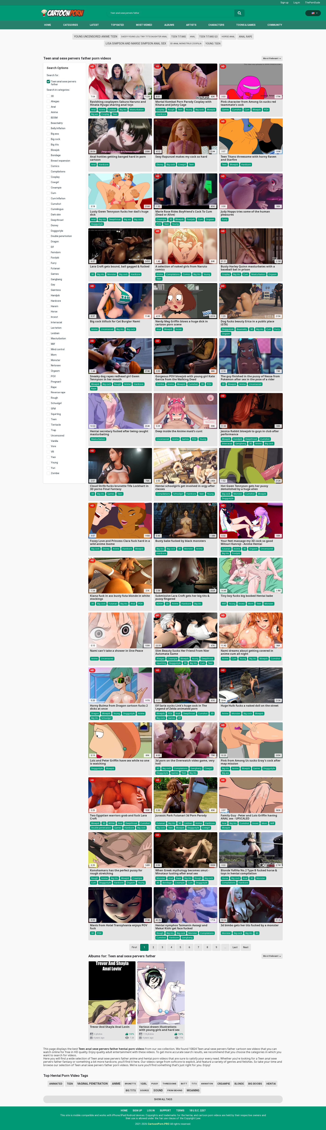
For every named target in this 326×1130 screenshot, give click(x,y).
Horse (54, 311)
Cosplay (55, 177)
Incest (54, 317)
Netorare (56, 365)
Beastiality (57, 123)
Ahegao (55, 101)
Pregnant (56, 381)
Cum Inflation (58, 198)
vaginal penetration (92, 1083)
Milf (53, 344)
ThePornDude (312, 2)
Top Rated (117, 25)
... (225, 947)
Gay (53, 284)
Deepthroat (57, 220)
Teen (54, 419)
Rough (54, 397)
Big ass (55, 133)
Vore (53, 446)
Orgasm (55, 370)
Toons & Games (245, 25)
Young (54, 462)
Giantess (56, 290)
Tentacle (56, 424)
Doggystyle (57, 230)
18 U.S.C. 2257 (197, 1110)
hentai (271, 1083)
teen (70, 1083)
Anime (54, 112)
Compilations (58, 171)
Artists (191, 25)
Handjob (55, 295)
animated (55, 1083)
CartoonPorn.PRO (158, 1123)
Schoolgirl (56, 403)
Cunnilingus (57, 209)
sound (158, 1090)
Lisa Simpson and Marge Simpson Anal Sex (136, 43)
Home (47, 25)
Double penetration (61, 236)
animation (207, 1084)
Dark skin (56, 214)
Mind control (58, 349)
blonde (239, 1083)
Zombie (55, 473)
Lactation (56, 327)
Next (245, 947)
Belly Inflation (58, 128)
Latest (94, 25)
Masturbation (58, 338)
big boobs (255, 1083)
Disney (54, 225)
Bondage (56, 155)
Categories (70, 25)
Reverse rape (58, 392)
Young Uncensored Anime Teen (95, 36)
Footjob (55, 257)
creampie (223, 1083)
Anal (192, 36)
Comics (55, 166)
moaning (193, 1090)
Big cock (55, 139)
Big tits (55, 144)
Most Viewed (144, 25)
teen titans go (208, 36)
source (144, 1090)
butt (184, 1083)
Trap (53, 430)
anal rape (245, 36)
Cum (53, 193)
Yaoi (53, 457)
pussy (154, 1084)
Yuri (53, 468)
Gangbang (56, 279)
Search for (52, 75)
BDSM (54, 117)
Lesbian (55, 333)
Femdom (56, 252)
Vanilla (54, 441)
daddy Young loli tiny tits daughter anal (144, 36)
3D (52, 96)
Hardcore (56, 300)
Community (274, 25)
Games (55, 274)
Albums (169, 25)
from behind (174, 1090)
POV (53, 376)
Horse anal (228, 36)
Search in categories (58, 89)
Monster (55, 360)
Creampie (56, 187)
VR (52, 451)
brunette (130, 1084)
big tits (131, 1090)
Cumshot (56, 204)
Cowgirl (55, 182)
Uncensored (57, 435)
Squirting (56, 414)
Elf (52, 247)
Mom (54, 354)
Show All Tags (163, 1099)
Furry (53, 263)
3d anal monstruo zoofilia (185, 43)
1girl (143, 1083)
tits (194, 1084)
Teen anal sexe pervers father (63, 83)
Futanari (55, 268)
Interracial (56, 322)
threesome (169, 1083)
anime (116, 1083)
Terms (180, 1110)
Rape (54, 387)
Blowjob (55, 150)
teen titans (178, 36)
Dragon (55, 241)
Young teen (212, 43)
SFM (53, 408)
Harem (54, 306)
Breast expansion (60, 160)
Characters (216, 25)
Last (235, 947)
